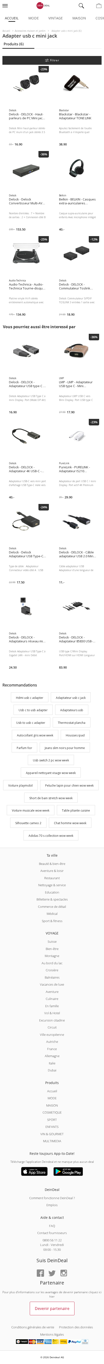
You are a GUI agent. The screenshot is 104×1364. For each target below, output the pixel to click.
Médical (52, 913)
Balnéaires (52, 977)
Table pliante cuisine (76, 811)
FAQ (52, 1226)
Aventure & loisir (52, 871)
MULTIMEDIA (52, 1141)
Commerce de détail (52, 906)
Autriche (52, 1041)
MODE (52, 1098)
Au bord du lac (52, 963)
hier (52, 1296)
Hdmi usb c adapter (29, 698)
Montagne (52, 956)
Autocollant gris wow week (35, 735)
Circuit (52, 1027)
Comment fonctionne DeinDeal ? (52, 1198)
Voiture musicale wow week (30, 811)
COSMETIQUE (52, 1112)
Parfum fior (24, 748)
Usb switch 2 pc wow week (51, 760)
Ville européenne (52, 1034)
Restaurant (52, 878)
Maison (79, 18)
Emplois (52, 1205)
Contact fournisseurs (52, 1233)
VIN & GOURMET (52, 1134)
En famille (52, 1006)
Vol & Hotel (52, 1013)
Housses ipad (75, 735)
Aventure (52, 991)
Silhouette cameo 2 (28, 823)
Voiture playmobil (20, 785)
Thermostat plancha (71, 723)
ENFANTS (52, 1127)
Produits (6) (14, 43)
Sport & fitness (52, 921)
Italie (52, 1063)
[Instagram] (63, 1273)
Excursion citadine (52, 1020)
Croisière (52, 970)
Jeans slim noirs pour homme (65, 748)
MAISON (52, 1105)
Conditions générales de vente (32, 1327)
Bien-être (52, 949)
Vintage (55, 18)
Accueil (12, 18)
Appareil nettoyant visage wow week (51, 773)
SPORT (52, 1119)
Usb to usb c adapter (30, 723)
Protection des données (76, 1327)
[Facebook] (40, 1273)
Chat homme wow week (70, 823)
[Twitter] (52, 1273)
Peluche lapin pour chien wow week (69, 785)
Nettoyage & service (52, 885)
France (52, 1049)
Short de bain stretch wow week (51, 798)
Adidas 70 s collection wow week (51, 836)
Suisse (52, 941)
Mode (33, 18)
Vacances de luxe (52, 984)
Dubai (52, 1070)
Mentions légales (52, 1334)
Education (52, 892)
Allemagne (52, 1056)
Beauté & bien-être (52, 863)
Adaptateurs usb (71, 710)
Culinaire (52, 999)
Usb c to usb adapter (33, 710)
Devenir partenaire (52, 1308)
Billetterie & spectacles (52, 899)
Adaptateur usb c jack (71, 698)
